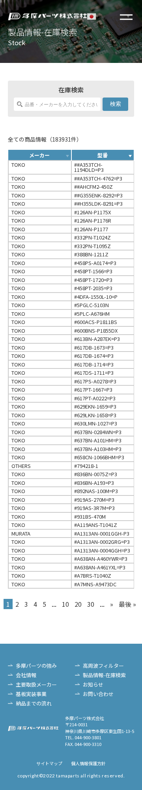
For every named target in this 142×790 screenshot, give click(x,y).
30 (90, 604)
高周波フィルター (103, 665)
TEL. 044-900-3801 (83, 737)
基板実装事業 (31, 694)
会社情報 (26, 675)
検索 (115, 104)
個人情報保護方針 (88, 763)
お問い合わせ (98, 694)
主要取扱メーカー (36, 684)
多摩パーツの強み (36, 665)
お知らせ (93, 684)
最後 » (127, 604)
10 (65, 604)
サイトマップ (49, 763)
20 (78, 604)
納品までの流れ (34, 703)
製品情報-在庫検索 (104, 675)
